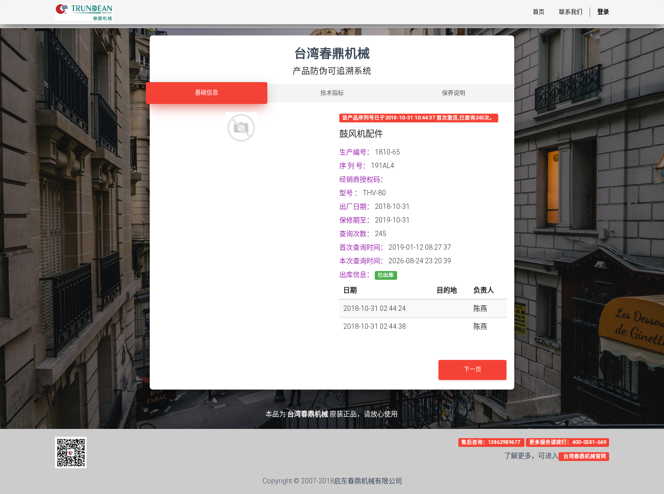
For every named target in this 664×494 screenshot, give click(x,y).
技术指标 (332, 93)
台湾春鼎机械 (307, 414)
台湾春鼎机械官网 (584, 456)
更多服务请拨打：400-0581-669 (567, 442)
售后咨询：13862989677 (491, 442)
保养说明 (453, 93)
